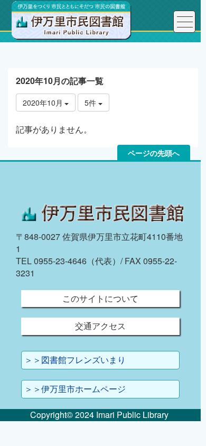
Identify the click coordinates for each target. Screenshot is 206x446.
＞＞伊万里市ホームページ (75, 389)
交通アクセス (100, 326)
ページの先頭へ (154, 152)
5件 (91, 102)
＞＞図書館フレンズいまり (75, 360)
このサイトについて (100, 298)
